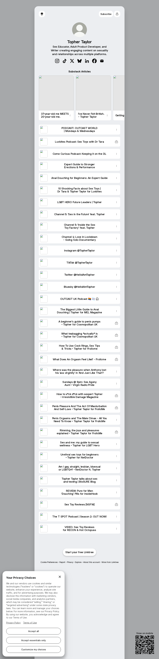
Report (62, 562)
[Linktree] (42, 14)
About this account (91, 562)
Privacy (70, 562)
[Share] (70, 115)
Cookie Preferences (49, 562)
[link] (57, 61)
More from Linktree (110, 562)
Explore (78, 562)
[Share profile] (117, 14)
